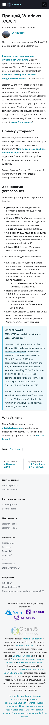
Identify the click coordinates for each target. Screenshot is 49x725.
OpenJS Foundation (32, 638)
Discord (6, 551)
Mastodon (7, 563)
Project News (15, 449)
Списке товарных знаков (29, 662)
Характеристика (10, 504)
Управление (8, 542)
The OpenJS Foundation (19, 696)
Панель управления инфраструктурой (21, 591)
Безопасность (9, 508)
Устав (32, 702)
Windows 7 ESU (10, 74)
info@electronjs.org (12, 428)
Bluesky (6, 555)
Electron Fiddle (9, 527)
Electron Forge (9, 523)
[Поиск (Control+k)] (44, 4)
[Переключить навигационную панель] (4, 4)
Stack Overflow (9, 567)
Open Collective (10, 587)
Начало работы (10, 485)
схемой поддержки (21, 122)
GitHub (5, 582)
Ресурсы (6, 547)
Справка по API (10, 489)
